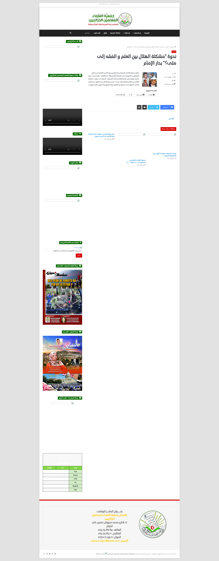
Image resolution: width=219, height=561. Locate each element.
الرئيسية (146, 33)
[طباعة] (139, 107)
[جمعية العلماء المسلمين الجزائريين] (109, 20)
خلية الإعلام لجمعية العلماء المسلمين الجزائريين (121, 554)
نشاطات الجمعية (115, 33)
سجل (78, 255)
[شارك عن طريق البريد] (144, 107)
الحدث (166, 47)
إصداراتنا (127, 33)
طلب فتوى (97, 33)
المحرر (174, 73)
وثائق (105, 33)
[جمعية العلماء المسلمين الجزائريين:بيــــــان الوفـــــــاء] (131, 145)
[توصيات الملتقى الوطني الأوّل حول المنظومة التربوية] (162, 142)
